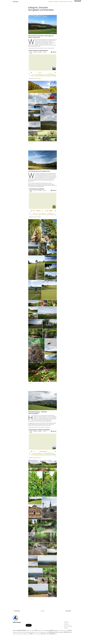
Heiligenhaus (14, 632)
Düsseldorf (47, 630)
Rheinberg (15, 633)
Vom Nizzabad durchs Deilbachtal (39, 171)
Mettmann (45, 632)
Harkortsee (66, 630)
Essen (51, 630)
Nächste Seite (69, 610)
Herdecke (18, 632)
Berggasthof (27, 630)
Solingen (24, 633)
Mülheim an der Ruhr (53, 632)
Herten (21, 632)
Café (36, 630)
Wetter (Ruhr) (44, 633)
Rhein (13, 633)
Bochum (31, 630)
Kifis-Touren (15, 1)
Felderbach (55, 630)
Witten (48, 633)
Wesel (36, 633)
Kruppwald (35, 632)
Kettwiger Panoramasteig (30, 632)
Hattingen (69, 630)
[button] (39, 87)
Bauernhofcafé (22, 630)
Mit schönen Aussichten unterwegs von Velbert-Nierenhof (41, 36)
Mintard (47, 632)
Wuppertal (52, 633)
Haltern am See (62, 630)
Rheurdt (18, 633)
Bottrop (33, 630)
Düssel (44, 630)
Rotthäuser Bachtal (21, 633)
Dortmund (39, 630)
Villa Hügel (34, 633)
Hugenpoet (23, 632)
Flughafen (59, 630)
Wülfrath (56, 633)
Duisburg (42, 630)
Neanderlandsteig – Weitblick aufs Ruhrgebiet (37, 412)
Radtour (66, 632)
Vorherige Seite (16, 610)
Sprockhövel (27, 633)
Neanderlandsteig (61, 632)
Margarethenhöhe (42, 632)
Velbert (31, 633)
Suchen (28, 625)
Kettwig (26, 632)
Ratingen (70, 632)
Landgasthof (38, 632)
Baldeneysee (15, 630)
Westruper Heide (39, 633)
